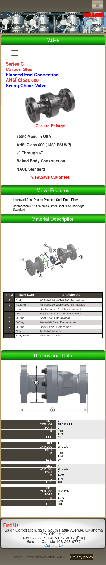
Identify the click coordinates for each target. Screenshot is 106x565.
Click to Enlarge (50, 125)
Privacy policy (81, 557)
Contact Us (53, 545)
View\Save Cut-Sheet (50, 177)
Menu (97, 5)
